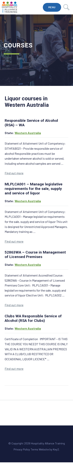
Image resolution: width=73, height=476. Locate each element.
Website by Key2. (49, 449)
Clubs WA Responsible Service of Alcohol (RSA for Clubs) (33, 318)
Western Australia (28, 133)
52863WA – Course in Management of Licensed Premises (35, 254)
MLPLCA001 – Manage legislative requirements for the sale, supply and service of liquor (33, 188)
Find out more (14, 173)
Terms (34, 449)
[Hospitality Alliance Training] (9, 7)
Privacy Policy (22, 449)
